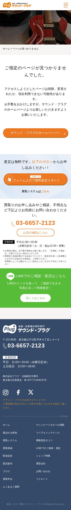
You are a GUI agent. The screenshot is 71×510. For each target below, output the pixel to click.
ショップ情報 (43, 455)
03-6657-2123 (35, 222)
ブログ (6, 471)
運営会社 (41, 463)
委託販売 (7, 463)
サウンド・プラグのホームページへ (36, 132)
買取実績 (7, 448)
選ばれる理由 (10, 432)
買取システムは (35, 191)
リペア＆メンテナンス (48, 432)
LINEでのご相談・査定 (48, 448)
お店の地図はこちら (35, 232)
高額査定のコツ (44, 440)
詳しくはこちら (35, 298)
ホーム (6, 48)
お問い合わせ (43, 471)
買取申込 (7, 479)
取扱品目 (7, 455)
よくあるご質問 (11, 486)
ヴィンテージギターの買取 (50, 425)
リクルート (42, 479)
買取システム (10, 440)
